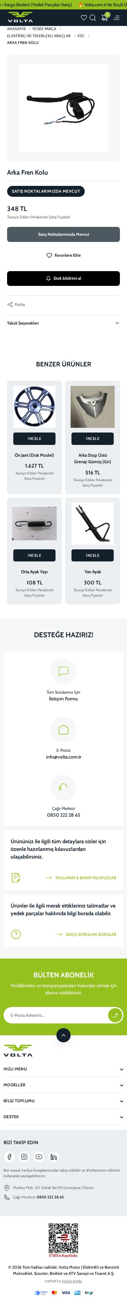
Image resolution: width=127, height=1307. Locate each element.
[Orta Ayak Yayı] (34, 523)
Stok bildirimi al (67, 278)
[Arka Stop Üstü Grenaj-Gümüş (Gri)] (93, 407)
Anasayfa (16, 28)
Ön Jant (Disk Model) (34, 455)
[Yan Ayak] (93, 523)
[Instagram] (24, 1157)
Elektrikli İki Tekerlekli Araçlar (39, 35)
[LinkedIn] (54, 1157)
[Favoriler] (83, 17)
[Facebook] (9, 1157)
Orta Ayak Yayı (34, 571)
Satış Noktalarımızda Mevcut (63, 234)
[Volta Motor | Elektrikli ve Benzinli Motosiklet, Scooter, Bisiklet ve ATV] (20, 17)
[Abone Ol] (115, 1015)
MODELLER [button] (14, 1084)
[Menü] (116, 17)
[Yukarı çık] (63, 1035)
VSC (81, 35)
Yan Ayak (92, 571)
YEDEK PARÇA (44, 28)
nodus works (72, 1281)
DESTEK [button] (11, 1116)
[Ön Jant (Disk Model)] (34, 407)
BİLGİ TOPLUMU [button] (19, 1100)
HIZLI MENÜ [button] (15, 1069)
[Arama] (92, 17)
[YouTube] (39, 1157)
